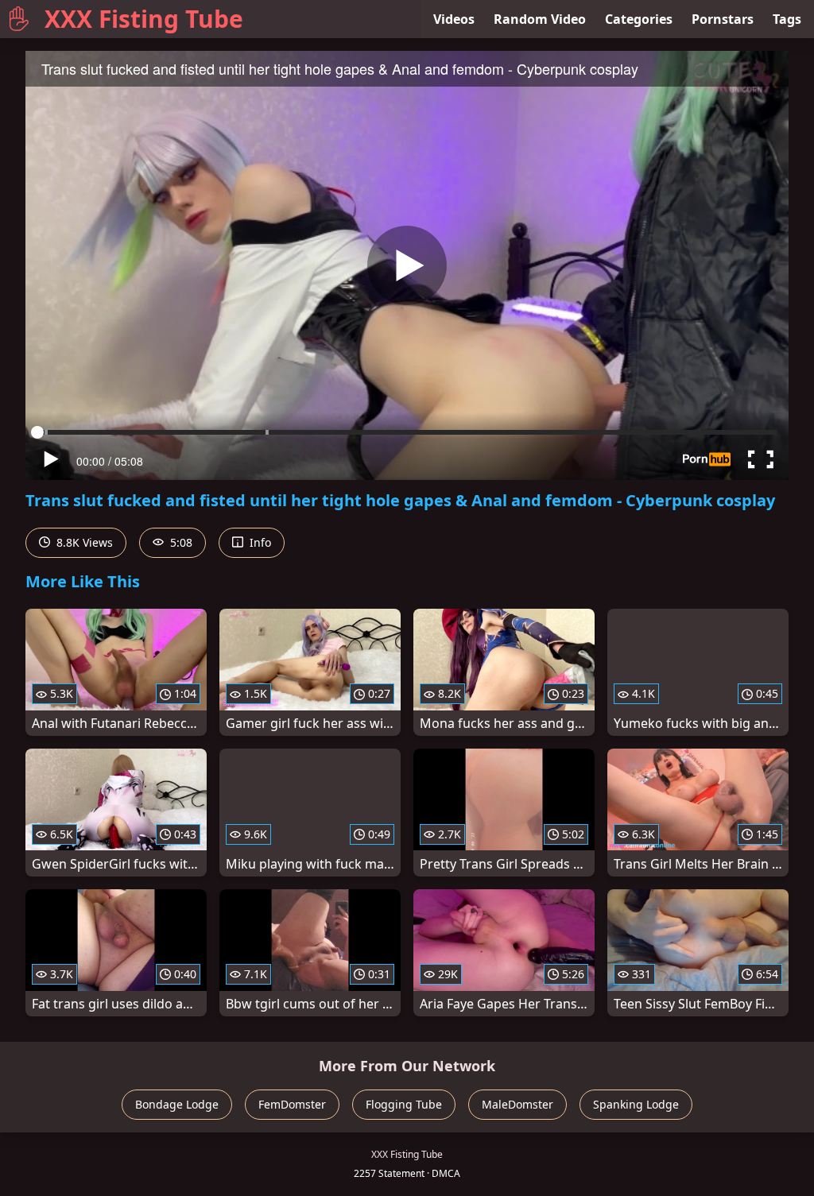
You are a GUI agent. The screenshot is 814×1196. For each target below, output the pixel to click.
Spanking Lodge (636, 1104)
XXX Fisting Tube (144, 18)
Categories (639, 19)
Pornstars (723, 19)
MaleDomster (517, 1104)
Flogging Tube (404, 1104)
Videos (454, 19)
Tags (787, 19)
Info (258, 542)
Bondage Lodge (177, 1104)
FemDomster (292, 1104)
